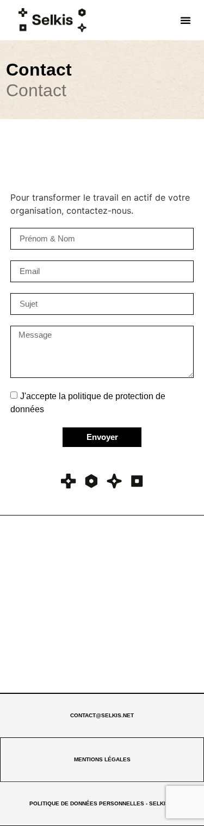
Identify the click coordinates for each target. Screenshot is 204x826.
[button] (185, 20)
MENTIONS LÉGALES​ (102, 759)
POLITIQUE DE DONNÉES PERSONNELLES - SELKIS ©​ (102, 803)
